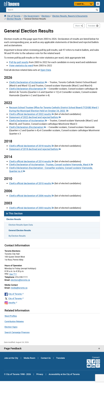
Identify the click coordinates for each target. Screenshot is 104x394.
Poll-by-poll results (18, 62)
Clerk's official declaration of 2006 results (30, 195)
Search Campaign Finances (17, 332)
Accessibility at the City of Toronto (64, 374)
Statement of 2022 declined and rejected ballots (33, 117)
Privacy (39, 374)
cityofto (11, 302)
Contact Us (46, 358)
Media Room (30, 358)
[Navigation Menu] (98, 4)
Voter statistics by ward (21, 65)
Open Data (45, 69)
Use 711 (13, 274)
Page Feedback (12, 348)
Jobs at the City (11, 358)
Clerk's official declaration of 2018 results (30, 145)
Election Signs (11, 327)
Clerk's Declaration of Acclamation (27, 82)
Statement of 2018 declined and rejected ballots (33, 149)
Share (79, 25)
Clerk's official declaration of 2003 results (30, 207)
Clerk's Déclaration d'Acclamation (26, 88)
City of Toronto (15, 294)
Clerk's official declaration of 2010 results (30, 183)
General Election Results (20, 230)
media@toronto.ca (19, 287)
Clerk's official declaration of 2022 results (30, 114)
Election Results (13, 219)
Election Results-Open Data (21, 224)
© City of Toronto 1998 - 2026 (17, 374)
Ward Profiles (11, 316)
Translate (91, 25)
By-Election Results (17, 235)
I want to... (80, 3)
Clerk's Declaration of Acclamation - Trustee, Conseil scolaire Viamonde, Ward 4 (50, 164)
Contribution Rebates (14, 321)
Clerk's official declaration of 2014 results (30, 161)
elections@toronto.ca (20, 280)
